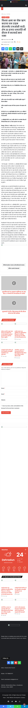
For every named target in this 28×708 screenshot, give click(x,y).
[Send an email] (12, 39)
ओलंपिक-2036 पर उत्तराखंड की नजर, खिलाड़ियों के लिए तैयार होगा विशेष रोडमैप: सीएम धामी (20, 353)
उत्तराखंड (8, 14)
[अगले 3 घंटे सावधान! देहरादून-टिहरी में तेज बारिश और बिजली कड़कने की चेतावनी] (21, 602)
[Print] (21, 48)
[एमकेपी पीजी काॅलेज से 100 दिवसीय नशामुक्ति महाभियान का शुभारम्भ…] (7, 345)
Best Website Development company (16, 697)
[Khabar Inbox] (14, 2)
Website (3, 400)
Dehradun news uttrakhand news (14, 265)
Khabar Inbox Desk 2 (7, 39)
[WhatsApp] (10, 48)
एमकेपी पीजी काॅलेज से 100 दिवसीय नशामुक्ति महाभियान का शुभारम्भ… (7, 352)
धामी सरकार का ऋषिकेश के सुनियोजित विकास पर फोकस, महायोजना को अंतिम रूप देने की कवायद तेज (20, 334)
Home (4, 14)
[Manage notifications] (24, 704)
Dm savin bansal (14, 268)
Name (3, 388)
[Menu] (2, 5)
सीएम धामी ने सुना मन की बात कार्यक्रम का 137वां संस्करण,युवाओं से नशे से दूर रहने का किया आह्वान (7, 334)
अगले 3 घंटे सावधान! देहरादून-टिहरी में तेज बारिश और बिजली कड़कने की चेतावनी (20, 609)
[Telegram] (14, 48)
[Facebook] (3, 48)
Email (3, 394)
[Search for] (26, 5)
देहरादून (7, 17)
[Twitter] (6, 48)
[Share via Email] (17, 48)
